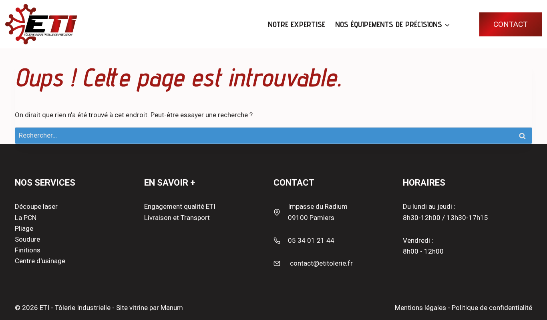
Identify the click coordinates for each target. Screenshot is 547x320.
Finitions (27, 250)
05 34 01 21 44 (311, 240)
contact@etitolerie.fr (321, 263)
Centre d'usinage (40, 261)
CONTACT (510, 24)
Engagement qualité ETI (179, 206)
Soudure (27, 239)
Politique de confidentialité (492, 308)
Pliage (24, 228)
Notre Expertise (296, 24)
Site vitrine (132, 308)
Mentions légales (420, 308)
